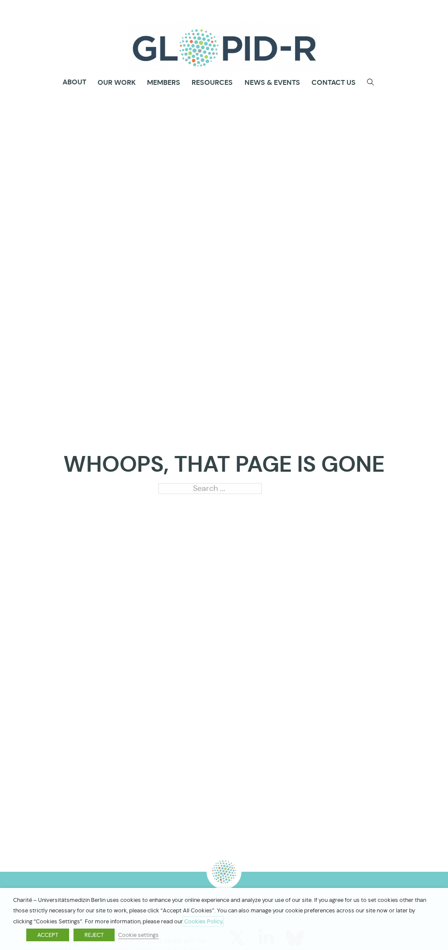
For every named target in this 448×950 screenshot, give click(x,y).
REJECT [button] (94, 935)
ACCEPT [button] (47, 935)
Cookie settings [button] (138, 935)
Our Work (117, 82)
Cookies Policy (203, 921)
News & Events (272, 82)
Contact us (334, 82)
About (74, 82)
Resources (212, 82)
